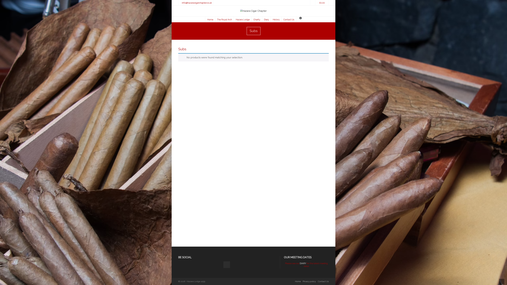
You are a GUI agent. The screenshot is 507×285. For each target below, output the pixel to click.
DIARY (303, 263)
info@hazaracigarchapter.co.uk (197, 2)
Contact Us (323, 281)
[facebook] (313, 3)
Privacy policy (309, 281)
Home (298, 281)
